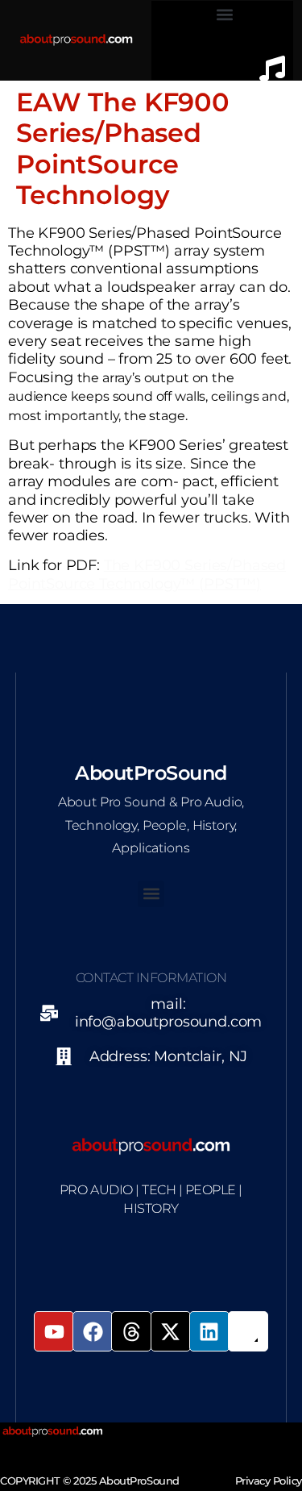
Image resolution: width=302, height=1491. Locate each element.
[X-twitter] (171, 1331)
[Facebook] (92, 1331)
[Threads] (131, 1331)
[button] (225, 14)
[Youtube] (54, 1331)
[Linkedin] (209, 1331)
